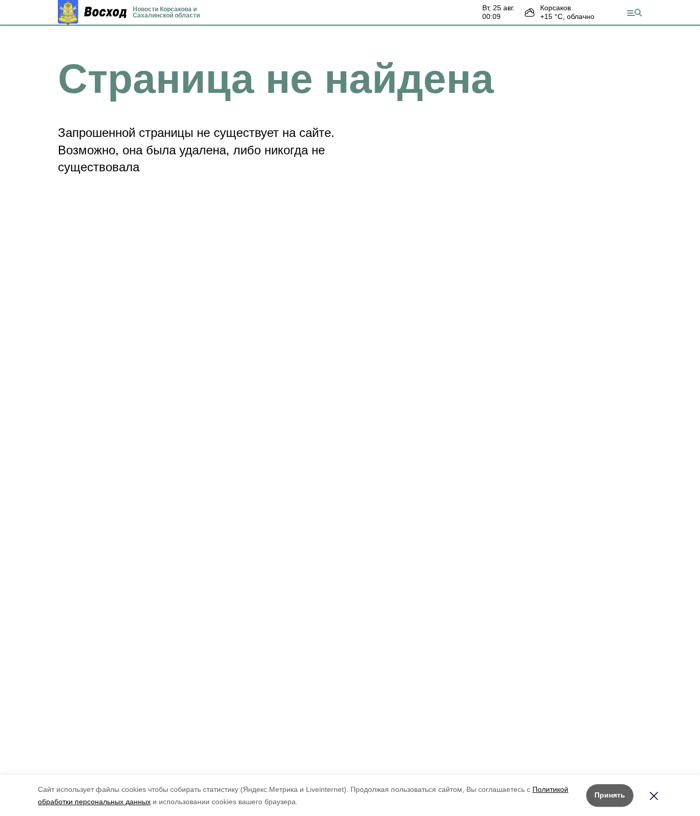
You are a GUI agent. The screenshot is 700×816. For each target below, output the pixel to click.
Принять (609, 795)
